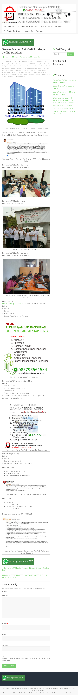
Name (5, 624)
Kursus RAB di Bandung (41, 74)
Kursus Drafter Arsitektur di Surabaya (18, 68)
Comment (5, 595)
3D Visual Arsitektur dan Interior (52, 27)
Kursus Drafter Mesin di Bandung (24, 70)
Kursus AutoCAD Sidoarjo (13, 66)
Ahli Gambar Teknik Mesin (13, 31)
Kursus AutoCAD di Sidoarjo (15, 64)
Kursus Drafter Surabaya (8, 72)
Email (4, 634)
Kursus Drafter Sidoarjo (40, 70)
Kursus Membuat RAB (33, 57)
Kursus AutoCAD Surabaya (27, 66)
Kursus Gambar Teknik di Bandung (24, 74)
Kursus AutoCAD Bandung (28, 61)
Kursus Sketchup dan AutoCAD (13, 304)
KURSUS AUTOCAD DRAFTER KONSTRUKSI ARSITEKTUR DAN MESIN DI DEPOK (24, 576)
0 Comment (21, 76)
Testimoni (39, 31)
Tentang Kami (9, 27)
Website (5, 645)
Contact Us (29, 31)
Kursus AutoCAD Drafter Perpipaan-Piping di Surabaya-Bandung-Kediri (26, 569)
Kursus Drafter (19, 57)
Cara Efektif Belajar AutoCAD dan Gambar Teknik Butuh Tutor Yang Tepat (64, 111)
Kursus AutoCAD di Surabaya (31, 64)
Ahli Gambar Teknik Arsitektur (27, 27)
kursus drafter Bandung (34, 68)
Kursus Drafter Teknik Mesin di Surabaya (26, 72)
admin (6, 57)
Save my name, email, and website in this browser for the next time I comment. (26, 659)
